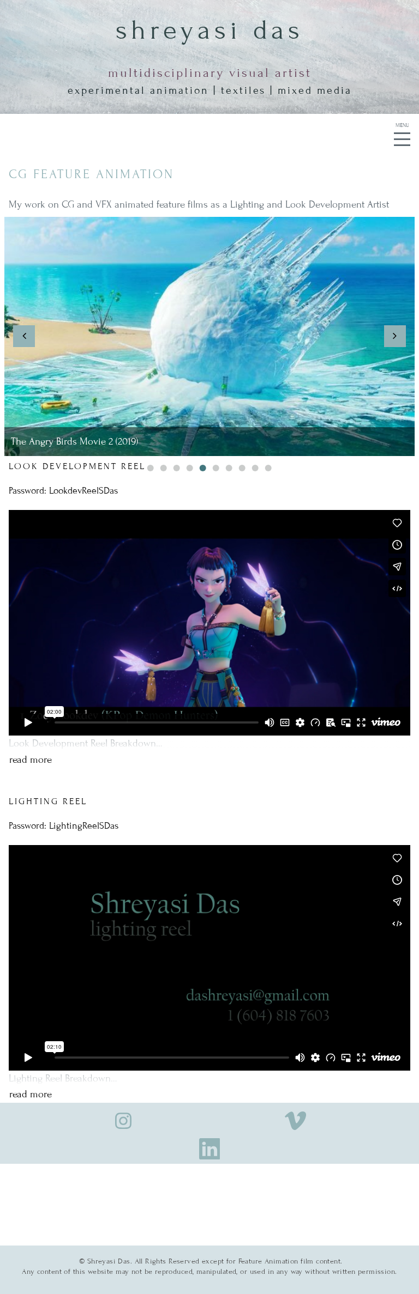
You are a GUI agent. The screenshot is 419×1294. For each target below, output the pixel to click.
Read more (30, 760)
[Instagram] (123, 1119)
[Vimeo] (295, 1119)
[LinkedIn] (209, 1146)
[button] (24, 336)
